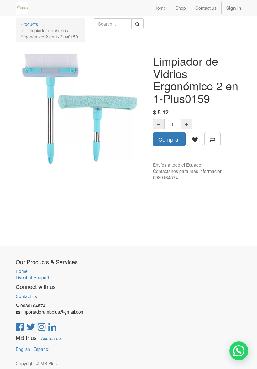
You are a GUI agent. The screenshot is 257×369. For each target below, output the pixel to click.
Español (41, 349)
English (23, 349)
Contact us (26, 296)
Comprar (169, 139)
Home (22, 271)
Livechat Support (32, 277)
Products (29, 24)
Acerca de (51, 338)
